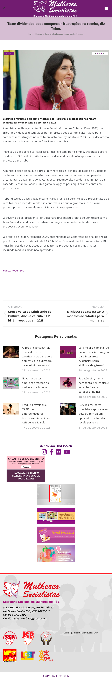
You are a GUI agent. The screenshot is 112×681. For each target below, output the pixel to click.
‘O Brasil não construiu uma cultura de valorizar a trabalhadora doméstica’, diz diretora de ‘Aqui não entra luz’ (37, 356)
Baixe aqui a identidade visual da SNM (81, 632)
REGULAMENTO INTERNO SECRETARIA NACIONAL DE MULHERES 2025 (26, 476)
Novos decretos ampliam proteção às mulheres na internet (35, 383)
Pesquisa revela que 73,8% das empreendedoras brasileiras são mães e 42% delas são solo (36, 413)
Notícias (9, 54)
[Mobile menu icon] (106, 8)
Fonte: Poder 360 (13, 270)
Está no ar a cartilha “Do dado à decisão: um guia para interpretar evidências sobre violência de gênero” (94, 356)
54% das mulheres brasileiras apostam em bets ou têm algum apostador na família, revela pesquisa (93, 413)
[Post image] (11, 352)
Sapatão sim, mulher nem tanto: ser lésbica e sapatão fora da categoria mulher (94, 385)
